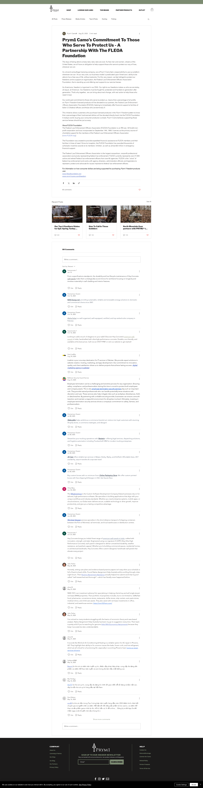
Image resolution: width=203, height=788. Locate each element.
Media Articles (80, 19)
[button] (104, 10)
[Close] (200, 784)
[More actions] (139, 33)
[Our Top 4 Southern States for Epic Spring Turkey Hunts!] (67, 214)
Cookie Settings (181, 785)
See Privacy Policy (85, 785)
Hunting (104, 19)
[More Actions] (139, 271)
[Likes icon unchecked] (68, 288)
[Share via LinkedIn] (74, 183)
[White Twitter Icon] (103, 779)
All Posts (54, 19)
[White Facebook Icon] (95, 779)
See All (149, 201)
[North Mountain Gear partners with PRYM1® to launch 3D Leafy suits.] (136, 214)
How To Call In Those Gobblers (98, 227)
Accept (194, 785)
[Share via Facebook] (63, 183)
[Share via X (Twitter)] (69, 183)
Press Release (66, 19)
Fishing (113, 19)
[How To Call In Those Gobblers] (101, 214)
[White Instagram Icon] (99, 779)
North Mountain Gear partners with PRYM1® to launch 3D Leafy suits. (135, 227)
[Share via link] (79, 183)
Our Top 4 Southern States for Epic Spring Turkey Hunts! (67, 227)
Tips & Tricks (93, 19)
